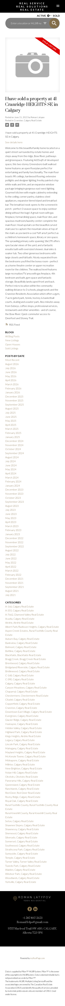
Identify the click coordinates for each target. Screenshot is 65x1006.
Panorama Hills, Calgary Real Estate (24, 780)
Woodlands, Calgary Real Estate (22, 877)
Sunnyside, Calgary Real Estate (21, 853)
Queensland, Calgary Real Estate (22, 784)
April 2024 (10, 473)
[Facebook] (29, 909)
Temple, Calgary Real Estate (20, 857)
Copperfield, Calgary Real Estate (22, 703)
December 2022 (14, 538)
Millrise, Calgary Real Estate (20, 764)
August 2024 (12, 457)
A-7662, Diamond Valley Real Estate (24, 614)
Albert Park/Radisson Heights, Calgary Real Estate (32, 626)
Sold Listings (11, 348)
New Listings (12, 340)
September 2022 (14, 546)
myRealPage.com (37, 958)
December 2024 (14, 440)
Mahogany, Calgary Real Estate (21, 748)
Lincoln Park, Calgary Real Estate (22, 744)
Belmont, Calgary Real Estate (20, 646)
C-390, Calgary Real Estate (19, 679)
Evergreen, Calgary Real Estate (21, 715)
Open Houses (12, 344)
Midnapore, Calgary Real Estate (22, 760)
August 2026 (12, 363)
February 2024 (13, 481)
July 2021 (10, 594)
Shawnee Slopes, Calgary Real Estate (25, 825)
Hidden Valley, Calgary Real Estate (23, 727)
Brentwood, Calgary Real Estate (22, 663)
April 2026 (10, 380)
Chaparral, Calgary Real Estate (21, 691)
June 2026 (11, 372)
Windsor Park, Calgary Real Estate (23, 873)
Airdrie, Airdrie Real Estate (19, 622)
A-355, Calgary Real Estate (19, 610)
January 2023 (12, 534)
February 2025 (13, 432)
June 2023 (11, 513)
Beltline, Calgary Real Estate (20, 650)
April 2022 (10, 566)
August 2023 (12, 505)
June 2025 (11, 416)
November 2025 (14, 400)
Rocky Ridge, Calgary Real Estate (22, 796)
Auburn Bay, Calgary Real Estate (22, 638)
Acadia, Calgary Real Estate (19, 618)
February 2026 (13, 388)
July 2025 (10, 412)
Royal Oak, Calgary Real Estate (21, 800)
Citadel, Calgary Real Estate (20, 699)
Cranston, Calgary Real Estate (28, 120)
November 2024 (14, 444)
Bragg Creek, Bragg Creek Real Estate (25, 658)
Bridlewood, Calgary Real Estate (22, 671)
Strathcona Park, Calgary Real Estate (25, 849)
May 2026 (10, 376)
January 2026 (12, 392)
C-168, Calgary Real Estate (19, 675)
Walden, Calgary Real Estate (20, 869)
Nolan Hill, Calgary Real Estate (21, 772)
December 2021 (14, 578)
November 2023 (14, 493)
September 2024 (14, 453)
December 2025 (14, 396)
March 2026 (11, 384)
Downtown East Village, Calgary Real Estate (28, 711)
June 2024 (11, 465)
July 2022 (10, 554)
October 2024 (13, 448)
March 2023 (11, 526)
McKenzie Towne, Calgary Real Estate (25, 756)
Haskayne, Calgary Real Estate (21, 723)
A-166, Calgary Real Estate (19, 606)
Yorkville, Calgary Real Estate (20, 881)
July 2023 (10, 509)
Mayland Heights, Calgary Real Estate (25, 752)
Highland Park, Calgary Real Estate (23, 731)
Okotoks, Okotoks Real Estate (21, 776)
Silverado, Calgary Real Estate (21, 837)
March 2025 (11, 428)
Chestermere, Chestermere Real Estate (26, 695)
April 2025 (10, 424)
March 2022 (11, 570)
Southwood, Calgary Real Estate (22, 845)
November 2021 (14, 582)
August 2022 (12, 550)
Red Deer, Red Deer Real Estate (22, 792)
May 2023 (10, 517)
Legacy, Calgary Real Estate (20, 740)
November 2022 (14, 542)
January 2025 (12, 436)
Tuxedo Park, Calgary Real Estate (23, 865)
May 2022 (10, 562)
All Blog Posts (12, 336)
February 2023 (13, 529)
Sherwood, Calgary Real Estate (21, 833)
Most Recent (12, 359)
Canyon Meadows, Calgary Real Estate (26, 687)
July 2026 (10, 368)
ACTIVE (41, 15)
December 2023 (14, 489)
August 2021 (12, 590)
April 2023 (10, 521)
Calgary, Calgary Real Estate (20, 683)
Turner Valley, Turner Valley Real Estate (26, 861)
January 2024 (12, 485)
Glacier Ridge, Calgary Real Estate (23, 719)
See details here (14, 142)
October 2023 (13, 497)
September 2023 (14, 501)
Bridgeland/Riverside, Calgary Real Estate (27, 667)
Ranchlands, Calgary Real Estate (22, 788)
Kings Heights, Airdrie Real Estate (23, 736)
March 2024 (11, 477)
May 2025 (10, 420)
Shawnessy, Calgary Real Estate (22, 829)
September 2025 (14, 404)
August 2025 (12, 408)
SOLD (56, 15)
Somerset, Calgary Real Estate (21, 841)
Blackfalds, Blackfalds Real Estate (23, 655)
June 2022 (11, 558)
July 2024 (10, 461)
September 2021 (14, 586)
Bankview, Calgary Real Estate (21, 642)
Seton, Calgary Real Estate (19, 821)
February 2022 (13, 574)
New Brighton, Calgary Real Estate (23, 768)
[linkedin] (35, 909)
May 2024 (10, 469)
